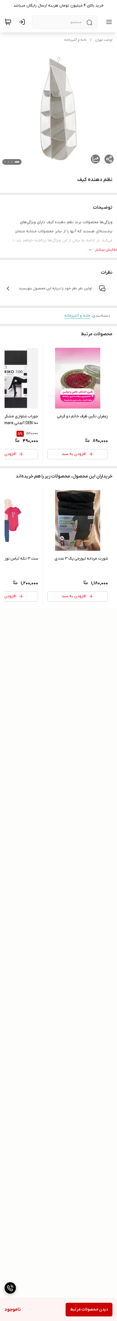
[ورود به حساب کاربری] (23, 22)
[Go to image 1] (17, 161)
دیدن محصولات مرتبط (89, 1309)
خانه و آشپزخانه (75, 40)
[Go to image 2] (11, 161)
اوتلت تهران (103, 40)
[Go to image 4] (5, 161)
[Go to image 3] (8, 161)
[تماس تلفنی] (10, 1288)
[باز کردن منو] (107, 22)
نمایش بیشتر (106, 249)
